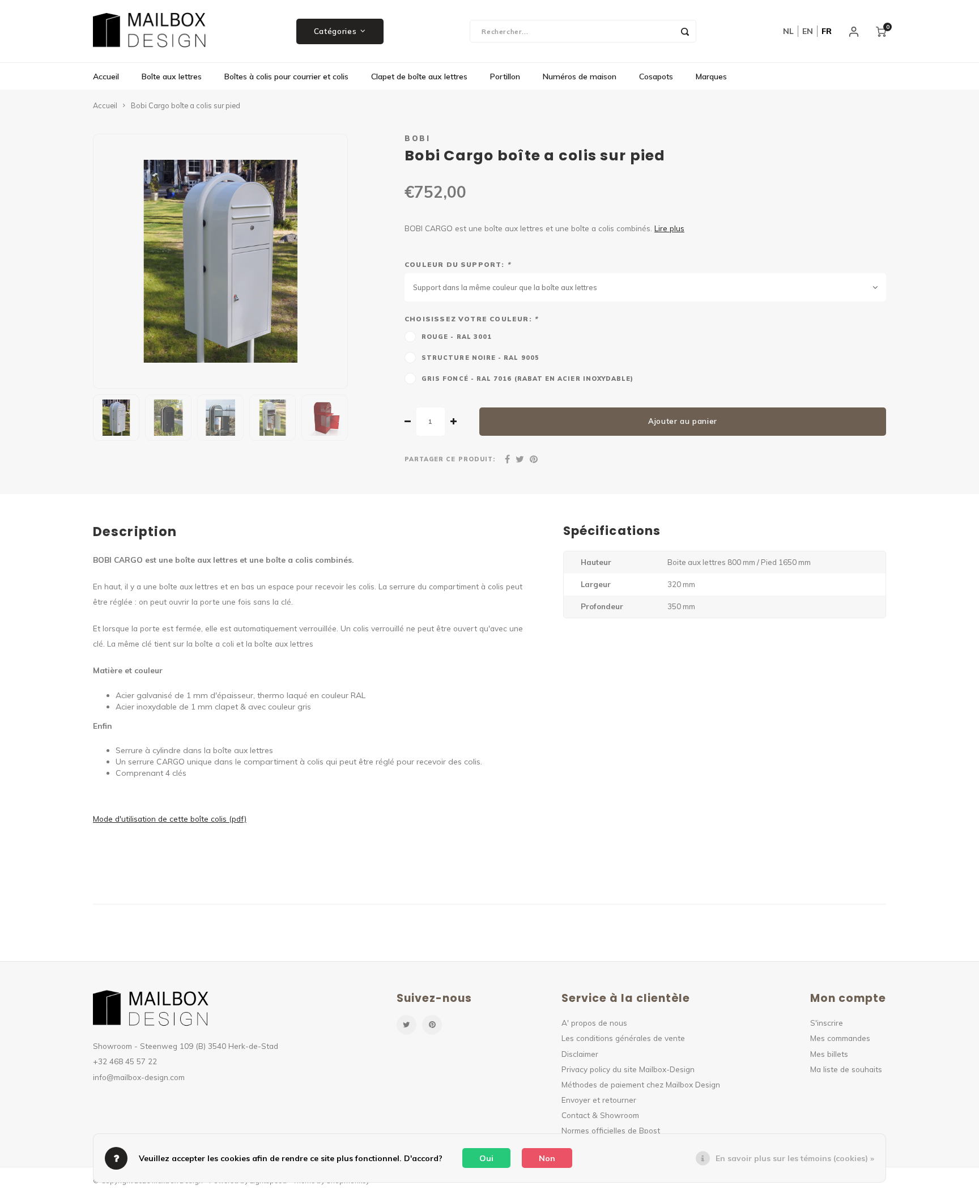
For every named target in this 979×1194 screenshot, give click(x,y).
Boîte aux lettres (172, 76)
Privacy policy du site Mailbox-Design (628, 1069)
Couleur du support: (457, 264)
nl (788, 31)
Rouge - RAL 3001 (457, 337)
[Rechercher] (685, 31)
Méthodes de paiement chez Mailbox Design (640, 1084)
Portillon (505, 76)
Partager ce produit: (450, 459)
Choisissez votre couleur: (471, 319)
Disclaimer (579, 1054)
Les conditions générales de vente (623, 1038)
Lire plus (669, 228)
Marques (711, 76)
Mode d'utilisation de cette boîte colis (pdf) (169, 818)
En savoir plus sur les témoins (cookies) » (795, 1158)
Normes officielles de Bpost (610, 1130)
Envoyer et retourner (598, 1099)
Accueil (106, 76)
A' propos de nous (594, 1022)
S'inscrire (826, 1022)
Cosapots (656, 76)
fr (826, 31)
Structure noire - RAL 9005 (480, 358)
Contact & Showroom (600, 1115)
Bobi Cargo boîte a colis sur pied (185, 105)
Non (547, 1158)
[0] (881, 31)
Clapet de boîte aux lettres (419, 76)
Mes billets (829, 1054)
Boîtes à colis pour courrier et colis (286, 76)
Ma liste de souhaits (846, 1069)
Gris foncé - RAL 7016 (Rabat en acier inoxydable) (527, 379)
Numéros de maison (579, 76)
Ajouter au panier (682, 421)
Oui (486, 1158)
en (807, 31)
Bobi (417, 138)
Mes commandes (840, 1038)
